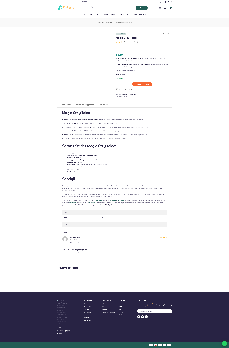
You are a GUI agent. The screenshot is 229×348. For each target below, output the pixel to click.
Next (169, 34)
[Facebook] (166, 2)
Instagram (121, 200)
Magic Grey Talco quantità (124, 84)
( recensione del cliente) (131, 42)
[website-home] (68, 8)
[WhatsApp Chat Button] (224, 343)
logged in (72, 253)
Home (99, 23)
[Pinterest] (168, 2)
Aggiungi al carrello (143, 84)
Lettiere (117, 23)
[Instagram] (171, 2)
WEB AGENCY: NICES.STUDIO (115, 345)
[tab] (66, 104)
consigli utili (72, 203)
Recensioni (104, 105)
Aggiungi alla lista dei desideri (127, 90)
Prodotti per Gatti (107, 23)
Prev (163, 34)
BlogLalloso (92, 203)
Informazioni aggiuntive (85, 105)
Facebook (113, 200)
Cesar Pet (99, 200)
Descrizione (66, 105)
